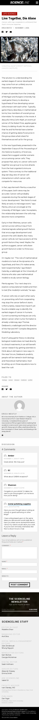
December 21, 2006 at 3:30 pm (14, 488)
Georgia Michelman (9, 657)
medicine (23, 380)
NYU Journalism (12, 717)
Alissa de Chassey (8, 671)
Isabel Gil (5, 680)
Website (5, 576)
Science (19, 2)
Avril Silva (5, 636)
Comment (6, 546)
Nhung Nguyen (8, 648)
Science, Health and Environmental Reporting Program (14, 710)
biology (4, 380)
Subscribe (33, 610)
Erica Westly (7, 28)
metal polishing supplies (19, 504)
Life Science (9, 13)
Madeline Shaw (7, 629)
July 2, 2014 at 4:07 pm (11, 507)
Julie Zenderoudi (8, 646)
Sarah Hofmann (8, 664)
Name (4, 561)
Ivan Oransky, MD (8, 688)
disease (17, 380)
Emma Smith (7, 673)
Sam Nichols (6, 655)
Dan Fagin (6, 699)
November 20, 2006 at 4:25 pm (14, 473)
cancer (11, 380)
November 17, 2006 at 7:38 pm (14, 459)
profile (30, 380)
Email (4, 569)
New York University (29, 713)
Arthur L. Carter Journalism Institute (19, 712)
